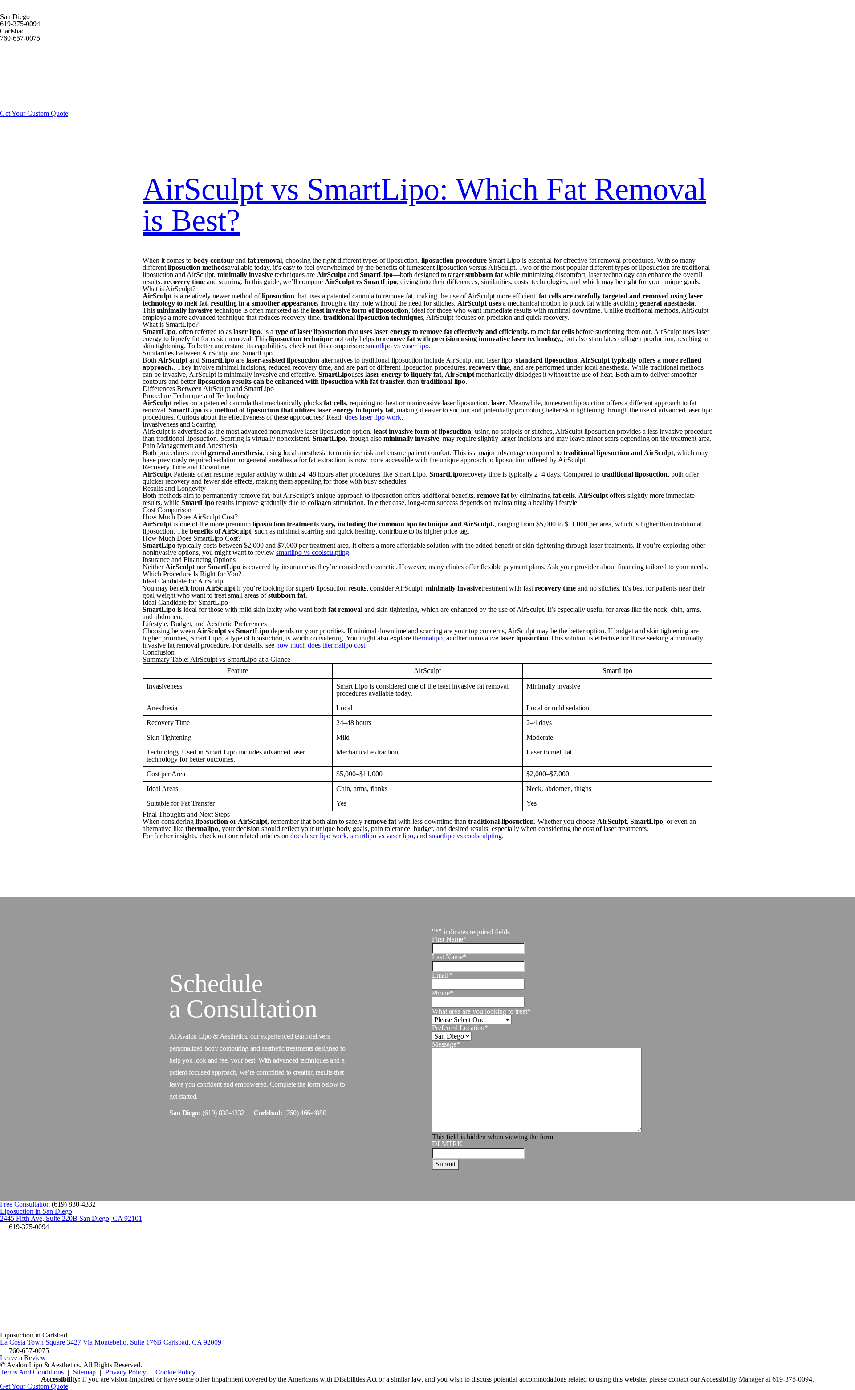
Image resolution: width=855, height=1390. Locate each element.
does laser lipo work (373, 417)
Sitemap (84, 1372)
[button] (74, 1204)
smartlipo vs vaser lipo (397, 346)
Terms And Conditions (32, 1372)
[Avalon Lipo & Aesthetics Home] (67, 106)
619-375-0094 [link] (20, 24)
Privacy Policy (125, 1372)
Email (442, 975)
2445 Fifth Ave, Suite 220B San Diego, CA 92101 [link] (71, 1218)
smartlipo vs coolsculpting (312, 552)
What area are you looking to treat (481, 1011)
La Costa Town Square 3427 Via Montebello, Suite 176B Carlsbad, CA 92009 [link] (110, 1342)
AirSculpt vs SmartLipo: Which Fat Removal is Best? (424, 204)
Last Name (449, 957)
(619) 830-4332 (223, 1113)
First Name (449, 939)
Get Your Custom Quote (34, 113)
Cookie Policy (175, 1372)
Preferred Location (460, 1027)
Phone (442, 993)
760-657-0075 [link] (20, 38)
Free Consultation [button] (25, 1204)
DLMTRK (447, 1144)
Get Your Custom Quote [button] (34, 1386)
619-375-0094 (792, 1379)
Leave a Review (23, 1357)
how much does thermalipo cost (320, 645)
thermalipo (428, 638)
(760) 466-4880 (305, 1113)
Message (446, 1044)
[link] (24, 1227)
